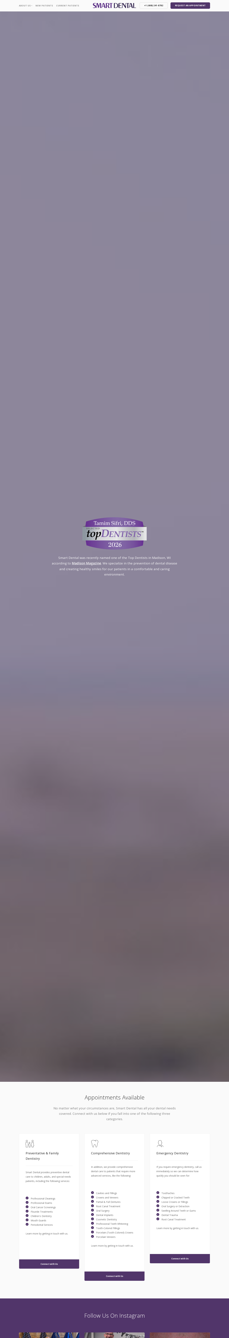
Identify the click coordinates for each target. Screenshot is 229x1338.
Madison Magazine (86, 563)
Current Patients (67, 5)
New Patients (44, 5)
